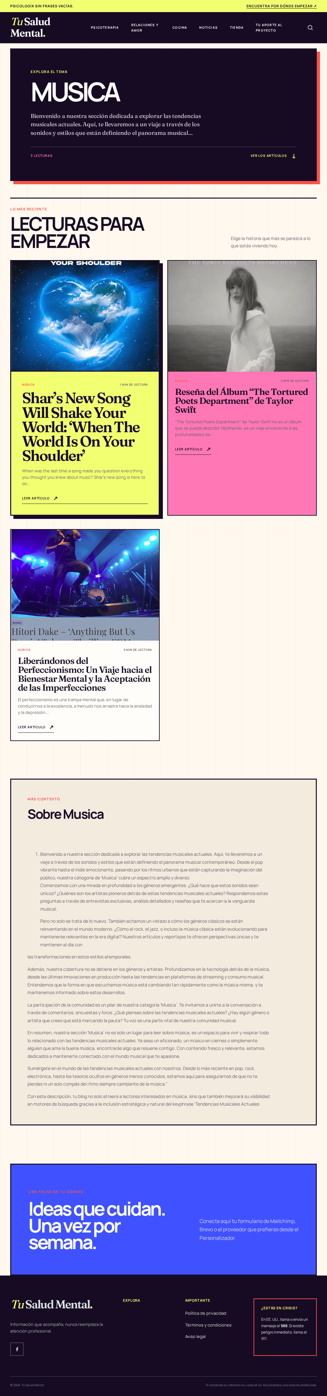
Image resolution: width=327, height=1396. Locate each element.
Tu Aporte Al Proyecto (269, 28)
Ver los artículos (273, 156)
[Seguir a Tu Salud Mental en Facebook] (17, 1349)
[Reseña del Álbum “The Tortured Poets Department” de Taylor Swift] (242, 316)
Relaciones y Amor (144, 28)
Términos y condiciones (208, 1325)
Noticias (208, 27)
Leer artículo (40, 498)
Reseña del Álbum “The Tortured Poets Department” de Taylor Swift (241, 400)
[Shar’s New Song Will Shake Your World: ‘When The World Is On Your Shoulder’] (85, 316)
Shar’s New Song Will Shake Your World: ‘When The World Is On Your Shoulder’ (81, 427)
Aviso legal (195, 1336)
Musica (28, 384)
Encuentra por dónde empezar (282, 6)
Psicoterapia (105, 27)
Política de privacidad (205, 1313)
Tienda (237, 27)
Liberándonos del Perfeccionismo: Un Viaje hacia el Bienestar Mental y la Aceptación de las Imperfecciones (85, 674)
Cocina (179, 27)
